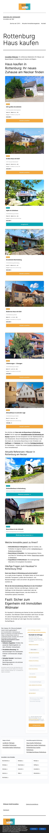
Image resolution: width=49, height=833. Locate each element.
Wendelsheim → (37, 773)
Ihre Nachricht (32, 693)
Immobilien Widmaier (11, 57)
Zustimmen (34, 828)
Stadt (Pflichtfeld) (33, 668)
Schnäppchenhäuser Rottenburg (36, 752)
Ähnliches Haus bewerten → (24, 535)
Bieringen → (36, 760)
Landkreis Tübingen (8, 743)
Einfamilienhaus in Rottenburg (15, 488)
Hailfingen (8, 443)
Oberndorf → (20, 768)
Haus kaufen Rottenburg (33, 743)
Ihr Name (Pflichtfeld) (34, 652)
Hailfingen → (36, 764)
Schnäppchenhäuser (36, 443)
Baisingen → (20, 760)
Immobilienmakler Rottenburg (11, 747)
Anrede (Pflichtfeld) (33, 644)
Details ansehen (24, 120)
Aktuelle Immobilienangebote (31, 23)
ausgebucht (24, 224)
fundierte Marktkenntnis (34, 445)
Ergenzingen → (21, 764)
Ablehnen (42, 828)
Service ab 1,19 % (15, 23)
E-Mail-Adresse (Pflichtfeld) (35, 685)
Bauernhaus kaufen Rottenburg (35, 745)
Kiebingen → (5, 768)
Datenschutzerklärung (33, 719)
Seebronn (17, 443)
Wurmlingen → (5, 777)
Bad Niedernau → (6, 760)
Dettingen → (4, 764)
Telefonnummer (32, 677)
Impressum (6, 810)
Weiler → (20, 773)
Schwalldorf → (37, 768)
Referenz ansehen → (24, 494)
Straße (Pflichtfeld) (33, 660)
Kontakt (43, 23)
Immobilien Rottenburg (9, 745)
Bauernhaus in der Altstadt (14, 529)
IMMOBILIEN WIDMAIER (11, 17)
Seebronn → (4, 773)
